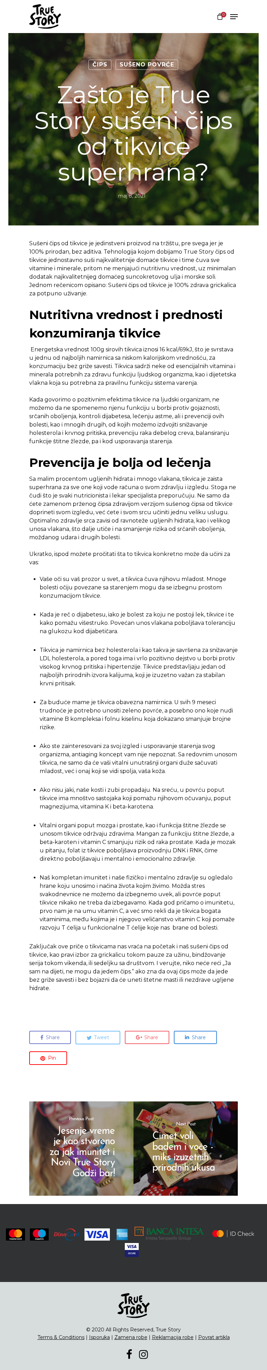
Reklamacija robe (173, 1337)
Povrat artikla (214, 1337)
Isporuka (99, 1337)
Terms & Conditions (61, 1337)
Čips (99, 64)
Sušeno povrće (147, 64)
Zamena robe (130, 1337)
